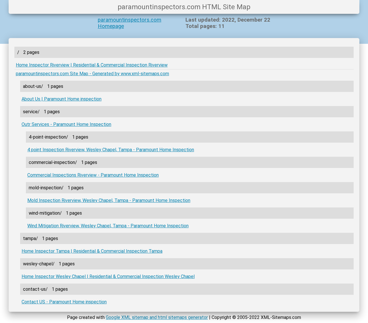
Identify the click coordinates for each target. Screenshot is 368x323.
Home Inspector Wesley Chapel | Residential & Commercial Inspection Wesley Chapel (108, 276)
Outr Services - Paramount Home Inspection (66, 124)
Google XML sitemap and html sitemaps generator (157, 317)
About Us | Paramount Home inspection (61, 99)
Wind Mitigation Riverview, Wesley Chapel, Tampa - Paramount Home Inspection (108, 225)
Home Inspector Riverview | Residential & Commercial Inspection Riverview (92, 65)
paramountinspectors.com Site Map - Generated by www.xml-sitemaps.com (92, 73)
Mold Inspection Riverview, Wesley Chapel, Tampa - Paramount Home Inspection (108, 200)
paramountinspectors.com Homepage (129, 23)
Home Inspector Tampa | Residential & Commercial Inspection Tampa (92, 251)
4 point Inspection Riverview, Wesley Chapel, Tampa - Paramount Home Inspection (110, 149)
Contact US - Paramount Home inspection (64, 302)
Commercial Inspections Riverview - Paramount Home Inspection (93, 175)
